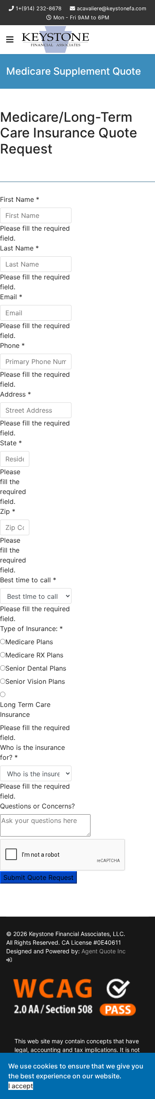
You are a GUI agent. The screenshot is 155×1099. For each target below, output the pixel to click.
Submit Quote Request (38, 877)
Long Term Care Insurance (25, 709)
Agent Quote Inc (103, 951)
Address (15, 394)
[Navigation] (10, 39)
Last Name (19, 248)
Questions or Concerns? (37, 806)
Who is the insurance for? (32, 752)
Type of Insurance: (31, 628)
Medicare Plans (29, 642)
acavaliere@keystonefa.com (111, 8)
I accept (20, 1086)
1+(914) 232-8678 (39, 8)
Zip (7, 511)
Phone (12, 345)
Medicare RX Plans (34, 655)
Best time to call (28, 580)
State (11, 443)
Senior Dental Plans (35, 668)
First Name (19, 199)
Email (11, 297)
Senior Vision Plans (35, 681)
